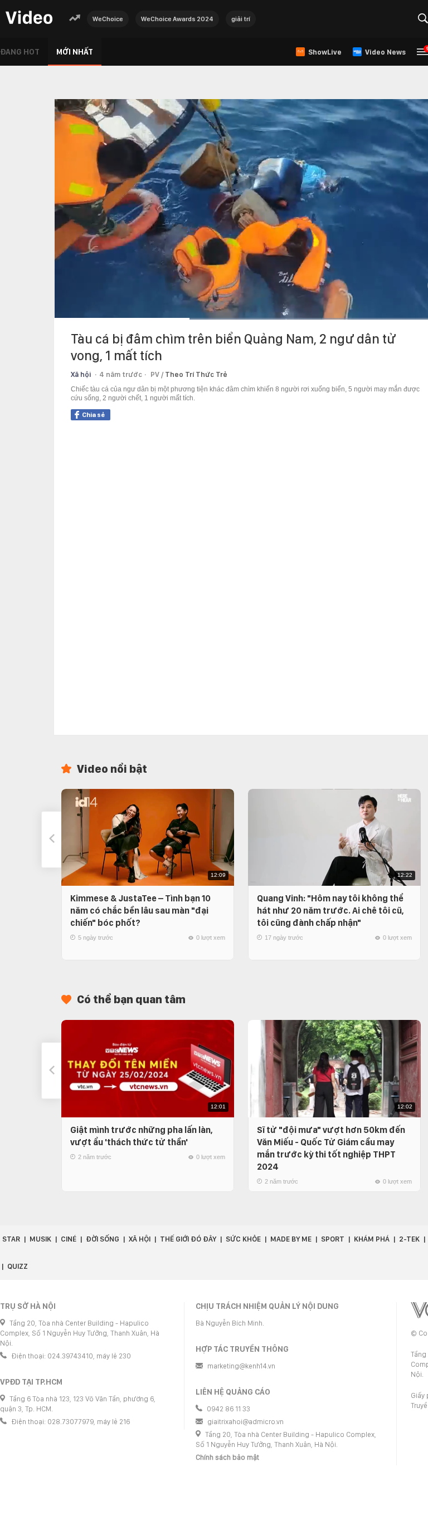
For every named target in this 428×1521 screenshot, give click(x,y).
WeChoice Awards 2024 (177, 19)
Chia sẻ (93, 415)
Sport (332, 1239)
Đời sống (102, 1239)
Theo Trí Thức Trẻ (196, 374)
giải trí (240, 19)
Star (11, 1239)
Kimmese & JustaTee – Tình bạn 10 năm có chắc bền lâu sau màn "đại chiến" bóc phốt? (140, 910)
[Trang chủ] (29, 18)
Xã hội (81, 374)
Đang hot (20, 51)
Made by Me (291, 1239)
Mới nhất (74, 51)
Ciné (68, 1239)
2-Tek (409, 1239)
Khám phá (372, 1239)
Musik (40, 1239)
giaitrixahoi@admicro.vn (245, 1421)
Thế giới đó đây (188, 1239)
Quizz (17, 1266)
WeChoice (108, 19)
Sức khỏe (243, 1239)
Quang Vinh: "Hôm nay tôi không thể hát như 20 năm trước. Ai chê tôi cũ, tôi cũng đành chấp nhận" (330, 910)
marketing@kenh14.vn (241, 1366)
